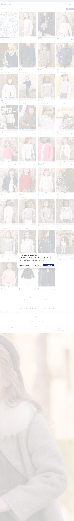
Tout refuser (37, 265)
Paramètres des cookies (25, 265)
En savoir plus (22, 261)
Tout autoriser (49, 265)
